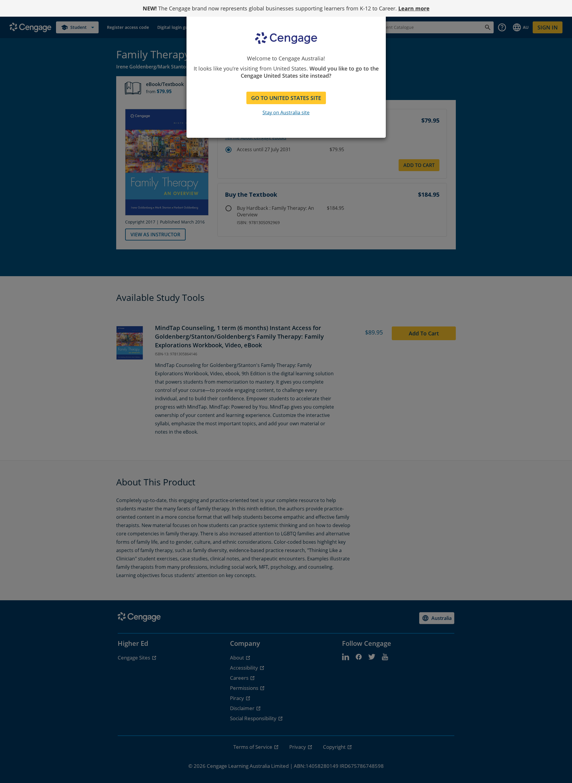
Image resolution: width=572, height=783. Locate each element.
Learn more (414, 8)
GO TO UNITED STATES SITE (286, 97)
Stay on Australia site (286, 112)
